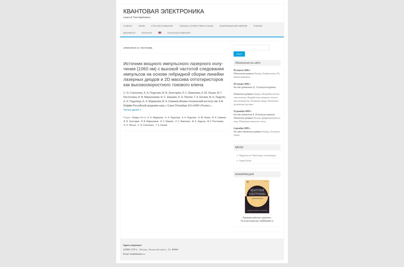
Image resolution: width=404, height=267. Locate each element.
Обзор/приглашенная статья (252, 121)
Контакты (147, 33)
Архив (141, 26)
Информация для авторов (233, 26)
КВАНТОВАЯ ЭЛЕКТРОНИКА (163, 11)
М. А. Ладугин (198, 121)
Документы (129, 33)
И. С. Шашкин (166, 121)
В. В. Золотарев (131, 121)
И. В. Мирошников (149, 121)
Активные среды (259, 101)
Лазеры (135, 117)
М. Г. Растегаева (215, 121)
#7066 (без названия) (162, 26)
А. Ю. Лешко (204, 117)
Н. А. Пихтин (130, 125)
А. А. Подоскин (189, 117)
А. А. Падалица (172, 117)
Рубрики (257, 26)
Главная (127, 26)
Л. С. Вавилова (182, 121)
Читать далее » (132, 109)
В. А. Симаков (219, 117)
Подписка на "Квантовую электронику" (257, 155)
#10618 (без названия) (178, 33)
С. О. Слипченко (146, 125)
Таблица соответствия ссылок (196, 26)
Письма (257, 118)
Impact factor (245, 161)
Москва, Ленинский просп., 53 (155, 249)
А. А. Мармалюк (155, 117)
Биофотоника (269, 73)
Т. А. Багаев (161, 125)
